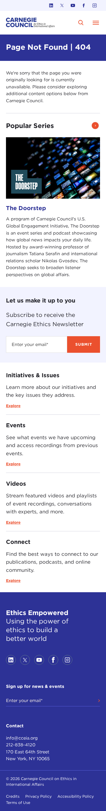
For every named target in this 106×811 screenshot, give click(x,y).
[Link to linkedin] (51, 5)
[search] (81, 22)
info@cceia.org (22, 738)
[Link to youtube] (72, 5)
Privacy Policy (38, 796)
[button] (95, 125)
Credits (13, 796)
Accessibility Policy (75, 796)
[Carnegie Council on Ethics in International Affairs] (30, 23)
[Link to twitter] (62, 5)
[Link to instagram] (94, 5)
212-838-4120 (20, 744)
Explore (13, 406)
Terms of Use (18, 802)
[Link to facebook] (83, 5)
